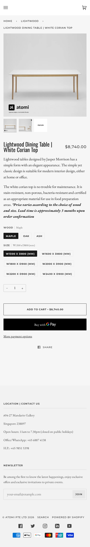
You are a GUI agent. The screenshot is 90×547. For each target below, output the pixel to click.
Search (43, 517)
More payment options (17, 336)
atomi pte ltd (16, 517)
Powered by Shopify (68, 517)
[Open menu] (10, 7)
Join (78, 494)
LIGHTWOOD (30, 21)
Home (7, 21)
